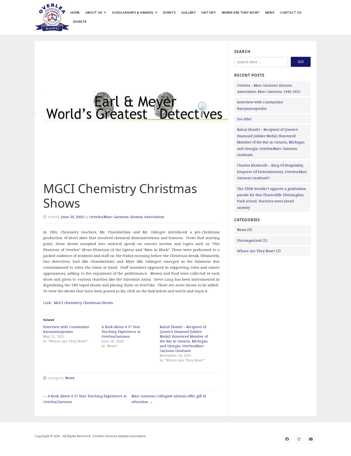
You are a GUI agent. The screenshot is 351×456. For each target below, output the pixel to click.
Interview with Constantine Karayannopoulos (66, 329)
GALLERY (188, 12)
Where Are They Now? (256, 251)
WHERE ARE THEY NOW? (241, 12)
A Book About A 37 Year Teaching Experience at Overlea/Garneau (120, 332)
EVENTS (169, 12)
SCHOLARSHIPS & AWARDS (132, 12)
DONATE (79, 21)
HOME (75, 12)
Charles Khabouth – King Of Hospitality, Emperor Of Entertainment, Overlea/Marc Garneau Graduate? (272, 171)
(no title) (244, 119)
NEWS (270, 12)
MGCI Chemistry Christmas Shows (83, 302)
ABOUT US (93, 12)
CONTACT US (290, 12)
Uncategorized (249, 240)
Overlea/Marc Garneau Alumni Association (126, 216)
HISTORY (209, 12)
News (69, 377)
